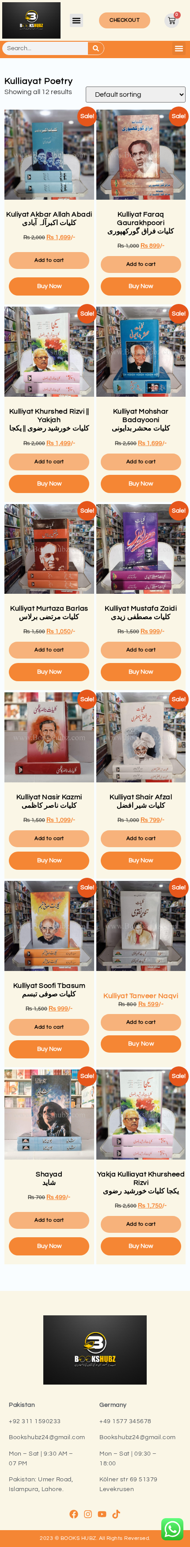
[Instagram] (88, 1514)
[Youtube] (102, 1514)
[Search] (96, 48)
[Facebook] (74, 1514)
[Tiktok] (116, 1514)
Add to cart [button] (49, 260)
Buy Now (49, 286)
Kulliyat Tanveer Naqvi (142, 999)
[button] (76, 20)
